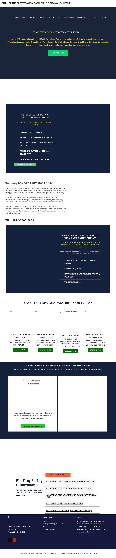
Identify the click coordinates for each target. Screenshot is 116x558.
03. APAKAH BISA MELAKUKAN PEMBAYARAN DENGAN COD (71, 496)
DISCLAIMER (81, 17)
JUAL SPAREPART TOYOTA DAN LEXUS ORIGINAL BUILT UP (36, 3)
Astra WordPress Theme (89, 553)
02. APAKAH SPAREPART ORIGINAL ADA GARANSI (69, 488)
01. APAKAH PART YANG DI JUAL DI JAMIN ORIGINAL (70, 481)
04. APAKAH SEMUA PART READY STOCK (64, 504)
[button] (72, 481)
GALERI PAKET (19, 17)
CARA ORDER (33, 17)
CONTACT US (45, 17)
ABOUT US (103, 17)
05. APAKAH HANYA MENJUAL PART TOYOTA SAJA (69, 510)
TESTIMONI (93, 17)
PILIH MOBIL (57, 17)
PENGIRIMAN (69, 17)
